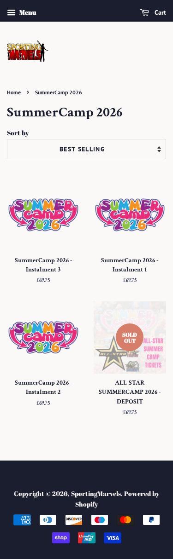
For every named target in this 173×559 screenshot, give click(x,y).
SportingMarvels (96, 494)
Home (14, 92)
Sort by (18, 132)
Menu (27, 12)
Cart (159, 12)
